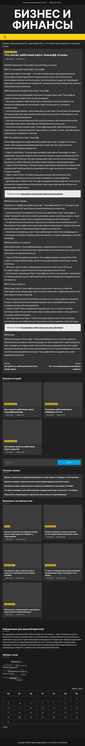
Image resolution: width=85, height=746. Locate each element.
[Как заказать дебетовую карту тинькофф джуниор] (22, 394)
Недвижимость (50, 526)
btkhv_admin (9, 59)
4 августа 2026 (60, 537)
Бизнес (7, 526)
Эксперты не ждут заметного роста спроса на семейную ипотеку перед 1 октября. (38, 486)
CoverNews (51, 742)
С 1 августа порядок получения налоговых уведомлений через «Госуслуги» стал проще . (41, 490)
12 (31, 708)
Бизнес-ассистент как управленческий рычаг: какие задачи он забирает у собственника (41, 477)
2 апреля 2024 (20, 59)
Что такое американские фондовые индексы (64, 366)
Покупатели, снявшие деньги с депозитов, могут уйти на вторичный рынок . (35, 494)
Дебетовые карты (10, 52)
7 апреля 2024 (60, 415)
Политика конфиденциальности (35, 2)
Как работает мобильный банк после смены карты (21, 366)
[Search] (79, 37)
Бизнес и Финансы (42, 19)
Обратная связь (55, 2)
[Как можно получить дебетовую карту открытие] (22, 431)
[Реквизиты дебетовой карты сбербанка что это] (62, 394)
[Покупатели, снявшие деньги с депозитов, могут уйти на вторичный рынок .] (22, 594)
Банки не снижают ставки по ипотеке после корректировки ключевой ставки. (36, 482)
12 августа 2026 (20, 539)
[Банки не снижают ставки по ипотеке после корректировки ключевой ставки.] (62, 517)
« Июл (5, 727)
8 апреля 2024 (19, 415)
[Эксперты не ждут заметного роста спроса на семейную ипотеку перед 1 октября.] (22, 555)
